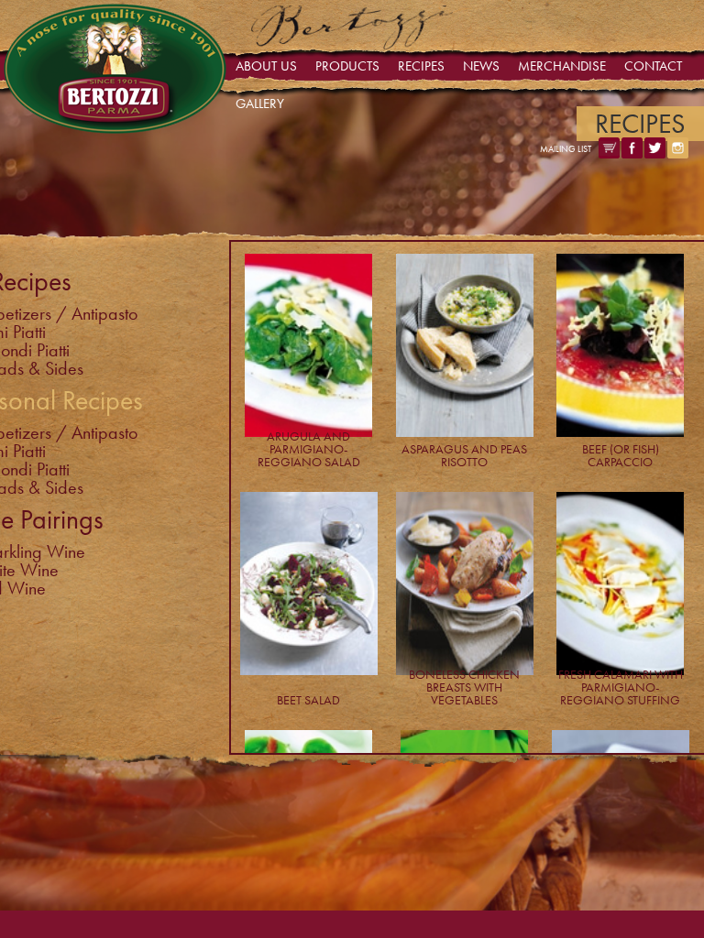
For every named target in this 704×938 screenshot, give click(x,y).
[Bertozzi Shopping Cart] (609, 154)
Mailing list (565, 149)
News (481, 66)
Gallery (260, 103)
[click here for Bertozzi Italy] (352, 45)
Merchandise (562, 66)
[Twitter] (655, 154)
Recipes (421, 66)
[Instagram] (677, 154)
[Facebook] (632, 154)
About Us (266, 66)
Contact (653, 66)
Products (347, 66)
